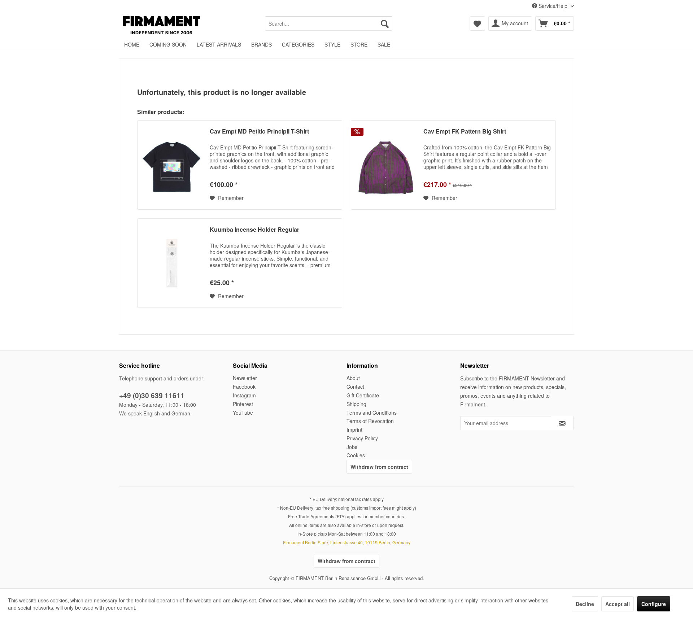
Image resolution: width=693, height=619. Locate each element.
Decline (585, 603)
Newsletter (245, 378)
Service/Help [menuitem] (553, 5)
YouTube (243, 412)
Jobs (351, 446)
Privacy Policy (362, 438)
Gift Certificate (362, 395)
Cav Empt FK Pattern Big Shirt (464, 131)
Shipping (356, 403)
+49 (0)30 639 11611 (151, 395)
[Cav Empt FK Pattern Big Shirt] (385, 165)
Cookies (355, 455)
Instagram (244, 395)
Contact (355, 386)
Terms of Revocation (370, 420)
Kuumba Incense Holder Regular (254, 230)
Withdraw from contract (379, 466)
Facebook (244, 386)
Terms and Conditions (371, 412)
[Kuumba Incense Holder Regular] (171, 263)
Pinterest (243, 403)
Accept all (617, 603)
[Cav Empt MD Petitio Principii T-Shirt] (171, 165)
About (353, 378)
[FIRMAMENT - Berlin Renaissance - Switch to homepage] (161, 25)
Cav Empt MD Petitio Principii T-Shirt (259, 131)
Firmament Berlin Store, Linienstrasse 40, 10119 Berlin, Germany (346, 542)
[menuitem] (328, 23)
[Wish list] (477, 23)
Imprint (354, 429)
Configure (653, 603)
